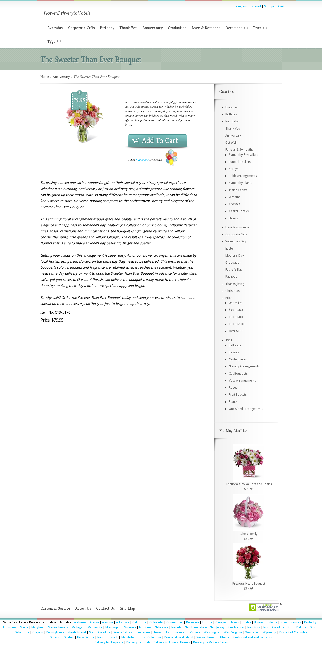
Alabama (80, 622)
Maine (24, 627)
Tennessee (143, 632)
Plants (233, 402)
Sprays (233, 169)
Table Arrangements (243, 176)
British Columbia (149, 637)
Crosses (234, 204)
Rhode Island (77, 632)
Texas (157, 632)
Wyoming (269, 632)
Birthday (107, 27)
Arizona (107, 622)
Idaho (247, 622)
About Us (83, 608)
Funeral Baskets (240, 162)
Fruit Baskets (238, 394)
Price (260, 27)
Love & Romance (206, 27)
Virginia (195, 632)
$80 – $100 (237, 324)
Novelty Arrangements (244, 366)
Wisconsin (252, 632)
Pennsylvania (55, 632)
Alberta (224, 637)
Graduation (177, 27)
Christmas (232, 291)
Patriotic (231, 276)
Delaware (192, 622)
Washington (212, 632)
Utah (168, 632)
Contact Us (105, 608)
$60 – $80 (236, 317)
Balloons (235, 345)
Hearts (233, 218)
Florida (207, 622)
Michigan (78, 627)
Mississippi (112, 627)
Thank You (128, 27)
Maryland (38, 627)
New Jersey (217, 627)
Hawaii (234, 622)
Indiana (272, 622)
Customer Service (55, 608)
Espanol (255, 6)
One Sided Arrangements (246, 409)
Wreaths (234, 197)
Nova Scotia (85, 637)
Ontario (55, 637)
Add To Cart (160, 140)
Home (44, 76)
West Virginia (233, 632)
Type (54, 41)
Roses (233, 387)
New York (253, 627)
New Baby (232, 121)
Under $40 (236, 303)
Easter (229, 248)
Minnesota (95, 627)
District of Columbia (293, 632)
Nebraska (161, 627)
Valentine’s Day (235, 241)
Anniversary (152, 27)
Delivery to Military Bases (210, 642)
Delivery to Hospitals (109, 642)
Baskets (234, 352)
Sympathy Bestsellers (243, 155)
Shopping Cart (274, 6)
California (139, 622)
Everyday (55, 27)
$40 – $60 (236, 310)
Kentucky (310, 622)
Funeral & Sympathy (239, 149)
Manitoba (128, 637)
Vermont (181, 632)
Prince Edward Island (178, 637)
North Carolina (273, 627)
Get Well (231, 142)
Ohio (313, 627)
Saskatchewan (206, 637)
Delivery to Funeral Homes (172, 642)
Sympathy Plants (240, 183)
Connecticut (174, 622)
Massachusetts (58, 627)
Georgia (221, 622)
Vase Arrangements (242, 380)
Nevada (176, 627)
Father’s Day (234, 269)
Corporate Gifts (81, 27)
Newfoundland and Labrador (253, 637)
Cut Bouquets (238, 373)
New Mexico (236, 627)
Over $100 (236, 331)
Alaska (94, 622)
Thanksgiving (234, 284)
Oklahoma (22, 632)
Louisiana (10, 627)
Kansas (296, 622)
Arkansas (122, 622)
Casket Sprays (239, 211)
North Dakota (297, 627)
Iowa (284, 622)
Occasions (236, 27)
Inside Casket (238, 190)
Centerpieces (238, 359)
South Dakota (123, 632)
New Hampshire (196, 627)
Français (241, 6)
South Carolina (99, 632)
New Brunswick (107, 637)
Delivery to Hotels (138, 642)
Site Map (127, 608)
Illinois (258, 622)
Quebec (69, 637)
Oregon (37, 632)
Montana (145, 627)
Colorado (156, 622)
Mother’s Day (234, 255)
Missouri (130, 627)
